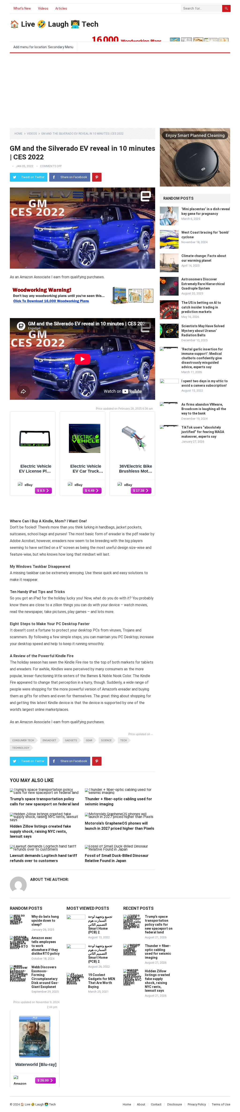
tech (123, 740)
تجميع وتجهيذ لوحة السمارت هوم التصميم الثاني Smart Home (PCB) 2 (100, 924)
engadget (49, 740)
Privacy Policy (197, 1104)
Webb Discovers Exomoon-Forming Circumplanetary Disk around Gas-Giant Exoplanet (45, 977)
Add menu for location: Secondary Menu (43, 47)
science (106, 740)
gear (89, 740)
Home (18, 133)
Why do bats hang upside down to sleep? (45, 920)
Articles (61, 8)
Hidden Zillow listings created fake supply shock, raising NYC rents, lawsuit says (40, 831)
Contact (156, 1104)
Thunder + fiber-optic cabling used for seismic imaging (158, 951)
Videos (43, 8)
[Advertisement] (120, 88)
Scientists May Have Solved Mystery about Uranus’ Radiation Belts (203, 330)
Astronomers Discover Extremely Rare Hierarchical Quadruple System (203, 283)
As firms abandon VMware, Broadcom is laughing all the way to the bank (203, 409)
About (141, 1104)
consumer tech (23, 740)
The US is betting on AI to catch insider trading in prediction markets (201, 307)
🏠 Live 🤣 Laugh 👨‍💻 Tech (54, 24)
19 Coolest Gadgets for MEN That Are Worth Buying (101, 980)
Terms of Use (221, 1104)
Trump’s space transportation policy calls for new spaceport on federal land (158, 924)
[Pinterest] (96, 177)
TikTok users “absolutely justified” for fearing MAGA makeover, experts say (202, 432)
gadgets (71, 740)
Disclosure (174, 1104)
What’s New (22, 8)
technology (20, 747)
